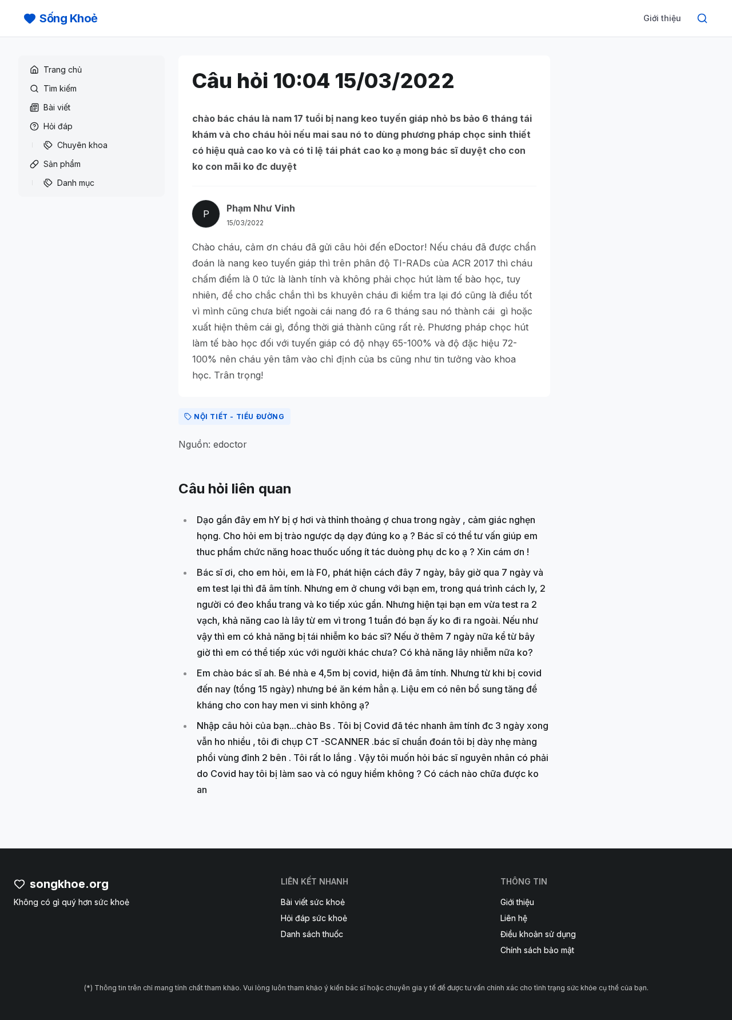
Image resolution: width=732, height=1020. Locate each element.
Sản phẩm (62, 164)
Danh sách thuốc (312, 934)
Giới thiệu (662, 18)
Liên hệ (513, 918)
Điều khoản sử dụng (538, 934)
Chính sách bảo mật (537, 950)
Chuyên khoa (82, 145)
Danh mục (75, 183)
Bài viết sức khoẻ (313, 902)
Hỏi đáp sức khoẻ (314, 918)
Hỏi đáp (58, 126)
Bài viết (56, 107)
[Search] (702, 18)
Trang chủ (62, 69)
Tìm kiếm (60, 88)
